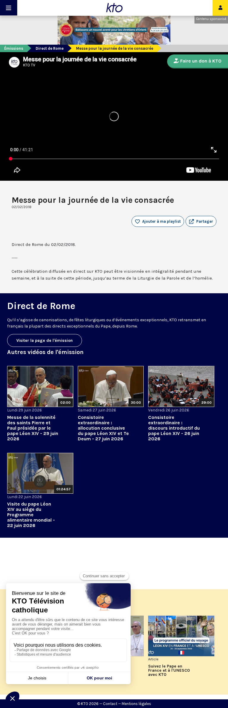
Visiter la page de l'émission (44, 340)
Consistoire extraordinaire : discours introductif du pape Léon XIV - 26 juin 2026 (174, 428)
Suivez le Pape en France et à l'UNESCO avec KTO (169, 670)
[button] (201, 221)
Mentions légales (136, 703)
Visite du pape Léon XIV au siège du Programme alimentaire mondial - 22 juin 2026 (31, 514)
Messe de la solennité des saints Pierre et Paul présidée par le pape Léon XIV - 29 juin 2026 (32, 428)
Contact (110, 703)
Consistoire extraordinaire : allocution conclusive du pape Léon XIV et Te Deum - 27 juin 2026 (103, 428)
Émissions (13, 48)
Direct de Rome (50, 48)
